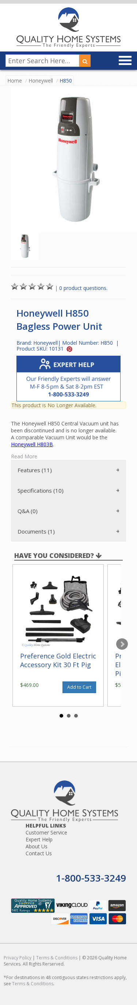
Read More (24, 456)
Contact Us (39, 853)
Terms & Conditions (56, 958)
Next (122, 644)
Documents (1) (36, 531)
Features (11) (35, 470)
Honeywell (40, 80)
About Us (36, 846)
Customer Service (46, 832)
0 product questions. (83, 287)
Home (14, 80)
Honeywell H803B (32, 444)
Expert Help (39, 839)
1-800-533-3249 (91, 877)
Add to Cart (79, 687)
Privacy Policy (17, 958)
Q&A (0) (28, 511)
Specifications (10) (41, 490)
